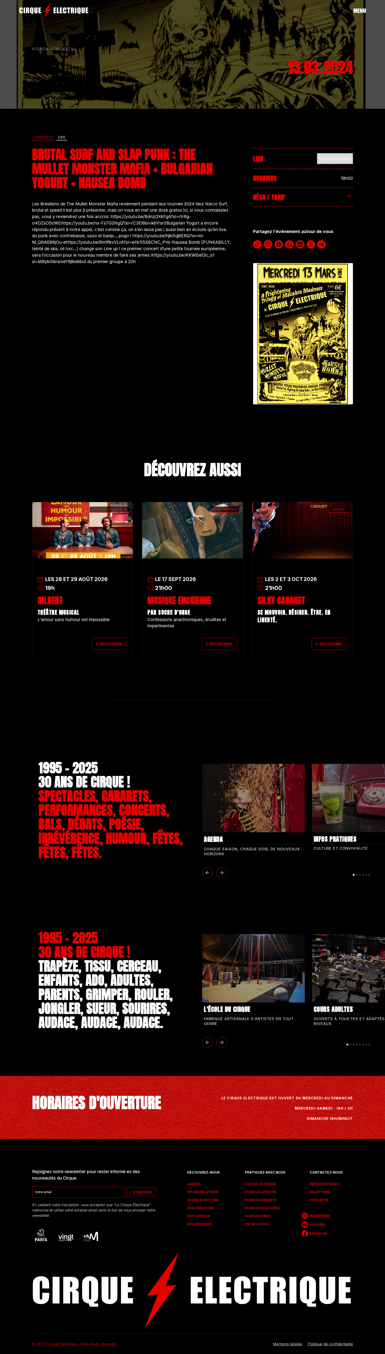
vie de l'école (257, 1224)
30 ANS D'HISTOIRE (203, 1200)
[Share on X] (311, 244)
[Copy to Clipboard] (257, 244)
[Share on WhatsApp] (289, 244)
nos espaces (198, 1216)
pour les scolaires (262, 1208)
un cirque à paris (202, 1192)
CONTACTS (319, 1200)
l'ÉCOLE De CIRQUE (260, 1184)
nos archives (199, 1224)
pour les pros (257, 1216)
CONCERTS (62, 49)
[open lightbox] (303, 333)
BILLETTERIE (320, 1192)
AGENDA (194, 1184)
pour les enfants (261, 1200)
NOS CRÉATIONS (200, 1208)
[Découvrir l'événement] (82, 518)
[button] (207, 872)
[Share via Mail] (268, 244)
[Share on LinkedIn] (300, 244)
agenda (40, 49)
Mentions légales (287, 1344)
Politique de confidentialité (330, 1344)
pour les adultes (260, 1192)
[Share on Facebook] (278, 244)
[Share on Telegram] (321, 244)
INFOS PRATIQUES (324, 1184)
